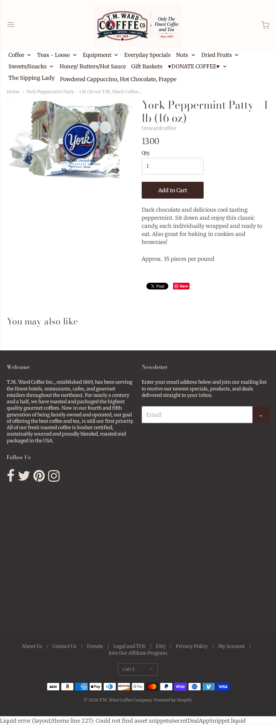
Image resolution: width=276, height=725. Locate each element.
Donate (95, 646)
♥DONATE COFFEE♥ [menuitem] (194, 66)
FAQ (160, 646)
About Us (32, 646)
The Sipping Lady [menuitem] (31, 77)
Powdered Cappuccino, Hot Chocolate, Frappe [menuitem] (118, 79)
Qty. (146, 153)
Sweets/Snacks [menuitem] (27, 66)
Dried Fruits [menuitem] (216, 54)
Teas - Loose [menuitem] (53, 54)
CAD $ (129, 669)
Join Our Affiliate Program (138, 653)
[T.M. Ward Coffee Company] (138, 25)
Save (184, 285)
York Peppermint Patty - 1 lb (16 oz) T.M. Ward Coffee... (83, 92)
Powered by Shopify (172, 699)
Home (13, 92)
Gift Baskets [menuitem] (147, 66)
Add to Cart (172, 190)
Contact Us (64, 646)
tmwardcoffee (159, 128)
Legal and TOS (129, 646)
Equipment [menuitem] (97, 54)
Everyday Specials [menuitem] (147, 54)
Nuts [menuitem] (182, 54)
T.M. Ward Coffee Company (125, 699)
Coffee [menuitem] (16, 54)
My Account (231, 646)
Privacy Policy (192, 646)
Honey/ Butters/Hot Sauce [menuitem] (93, 66)
